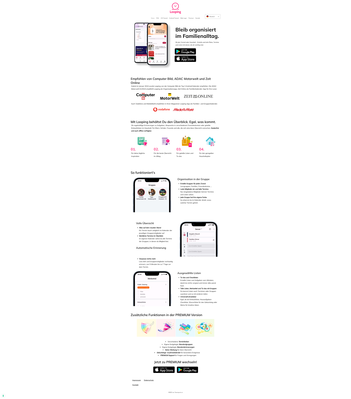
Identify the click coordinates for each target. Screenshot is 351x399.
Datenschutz (149, 380)
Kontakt (135, 385)
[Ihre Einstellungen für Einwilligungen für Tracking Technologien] (3, 396)
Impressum (136, 380)
